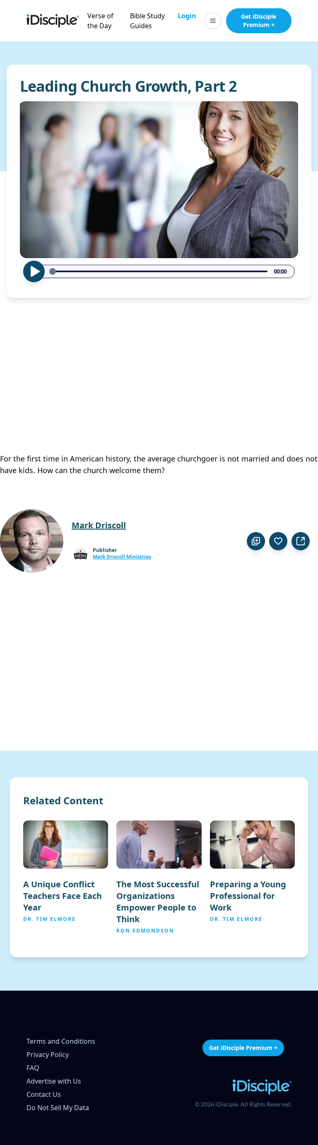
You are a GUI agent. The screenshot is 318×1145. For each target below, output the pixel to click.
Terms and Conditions (60, 1041)
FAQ (32, 1067)
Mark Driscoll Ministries (122, 557)
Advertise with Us (53, 1081)
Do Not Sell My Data (57, 1107)
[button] (213, 20)
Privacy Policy (47, 1054)
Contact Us (43, 1094)
